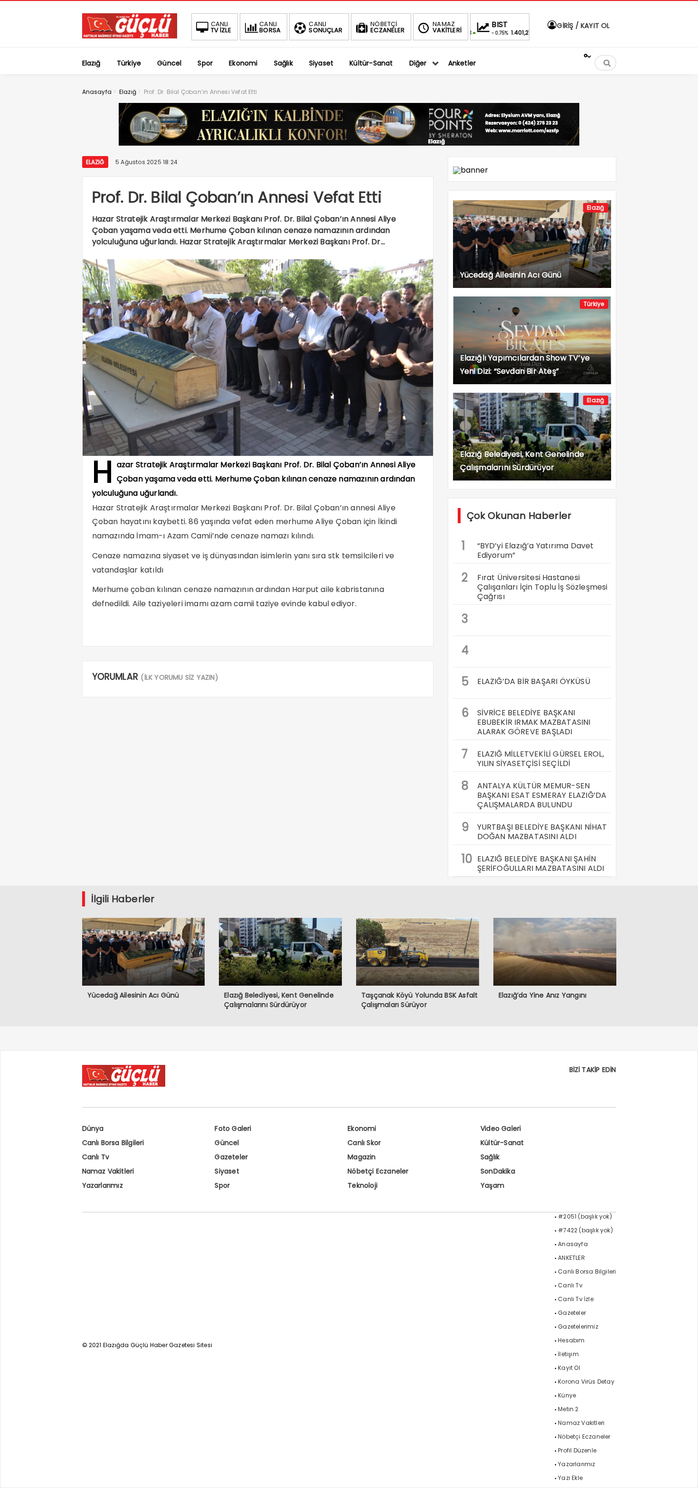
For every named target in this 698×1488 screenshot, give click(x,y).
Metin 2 (568, 1409)
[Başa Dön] (681, 1471)
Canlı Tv (96, 1157)
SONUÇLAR (325, 27)
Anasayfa (573, 1244)
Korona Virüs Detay (586, 1381)
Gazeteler (231, 1157)
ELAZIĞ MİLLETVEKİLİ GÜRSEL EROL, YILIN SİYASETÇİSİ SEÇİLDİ (533, 757)
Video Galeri (501, 1128)
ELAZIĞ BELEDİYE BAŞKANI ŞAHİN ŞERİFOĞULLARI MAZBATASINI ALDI (533, 862)
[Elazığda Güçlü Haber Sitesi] (129, 35)
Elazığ (95, 162)
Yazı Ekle (570, 1478)
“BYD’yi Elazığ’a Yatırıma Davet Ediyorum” (528, 549)
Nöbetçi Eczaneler (378, 1171)
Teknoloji (362, 1185)
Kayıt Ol (569, 1368)
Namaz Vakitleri (108, 1171)
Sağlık (490, 1157)
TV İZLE (221, 27)
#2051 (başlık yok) (585, 1216)
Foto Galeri (233, 1128)
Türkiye (594, 304)
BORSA (270, 27)
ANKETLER (571, 1258)
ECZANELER (387, 27)
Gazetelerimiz (578, 1326)
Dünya (93, 1128)
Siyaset (227, 1171)
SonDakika (498, 1171)
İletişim (568, 1354)
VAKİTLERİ (447, 27)
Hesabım (571, 1340)
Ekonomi (362, 1128)
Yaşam (492, 1185)
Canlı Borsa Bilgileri (113, 1142)
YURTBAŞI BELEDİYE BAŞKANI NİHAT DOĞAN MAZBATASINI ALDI (534, 830)
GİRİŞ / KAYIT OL (582, 25)
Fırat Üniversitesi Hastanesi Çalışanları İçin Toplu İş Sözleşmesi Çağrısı (535, 586)
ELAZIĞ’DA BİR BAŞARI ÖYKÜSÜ (526, 681)
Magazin (362, 1157)
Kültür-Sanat (502, 1142)
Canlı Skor (364, 1142)
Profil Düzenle (577, 1450)
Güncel (227, 1142)
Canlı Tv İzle (576, 1299)
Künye (567, 1395)
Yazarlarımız (102, 1185)
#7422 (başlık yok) (585, 1230)
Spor (222, 1185)
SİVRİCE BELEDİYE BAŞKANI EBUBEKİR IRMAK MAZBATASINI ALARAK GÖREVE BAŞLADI (526, 721)
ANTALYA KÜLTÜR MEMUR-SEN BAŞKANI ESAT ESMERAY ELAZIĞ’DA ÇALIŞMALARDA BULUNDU (534, 794)
